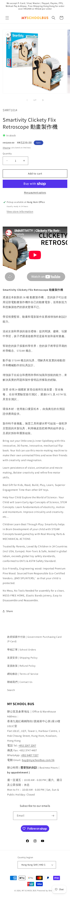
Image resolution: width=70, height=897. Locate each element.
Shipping (6, 147)
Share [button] (9, 611)
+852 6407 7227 (29, 755)
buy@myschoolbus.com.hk (38, 760)
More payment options (35, 192)
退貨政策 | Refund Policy (21, 665)
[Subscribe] (53, 815)
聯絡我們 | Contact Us (19, 682)
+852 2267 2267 (27, 745)
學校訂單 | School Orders (21, 649)
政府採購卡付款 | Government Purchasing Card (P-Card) (34, 639)
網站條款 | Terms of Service (22, 673)
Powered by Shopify (46, 890)
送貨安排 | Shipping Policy (22, 657)
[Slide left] (27, 100)
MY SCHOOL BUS (29, 890)
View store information (20, 211)
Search (11, 690)
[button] (7, 18)
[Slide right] (43, 100)
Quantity (7, 153)
